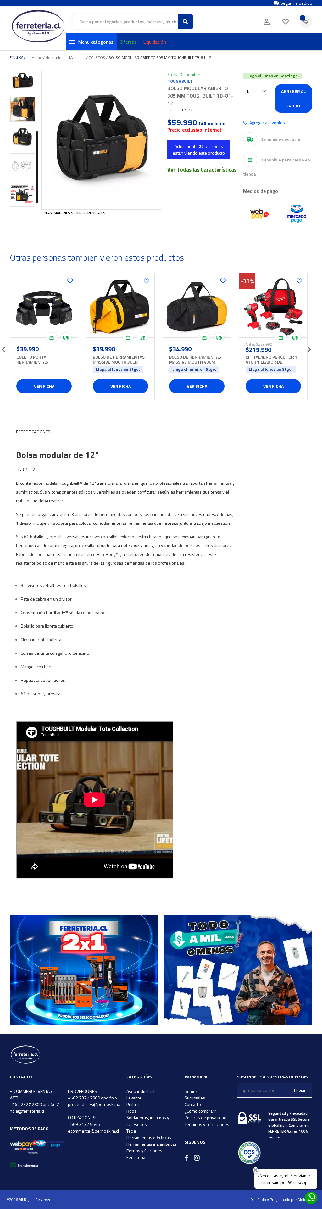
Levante (134, 1097)
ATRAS (19, 57)
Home (37, 57)
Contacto (193, 1104)
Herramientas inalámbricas (151, 1144)
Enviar (300, 1090)
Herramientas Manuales (65, 57)
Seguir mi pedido (296, 3)
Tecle (131, 1130)
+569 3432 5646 (84, 1124)
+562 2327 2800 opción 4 (92, 1097)
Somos (191, 1091)
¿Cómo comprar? (200, 1111)
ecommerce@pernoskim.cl (93, 1130)
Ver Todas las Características (201, 170)
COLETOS (97, 57)
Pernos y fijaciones (144, 1150)
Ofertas (128, 42)
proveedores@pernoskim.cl (95, 1104)
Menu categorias (96, 42)
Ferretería (135, 1157)
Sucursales (195, 1097)
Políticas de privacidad (205, 1117)
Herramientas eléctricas (148, 1137)
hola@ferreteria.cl (27, 1111)
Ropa (131, 1111)
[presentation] (3, 347)
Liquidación (154, 42)
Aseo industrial (140, 1091)
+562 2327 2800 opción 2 (34, 1104)
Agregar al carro (293, 98)
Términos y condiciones (207, 1124)
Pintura (133, 1104)
